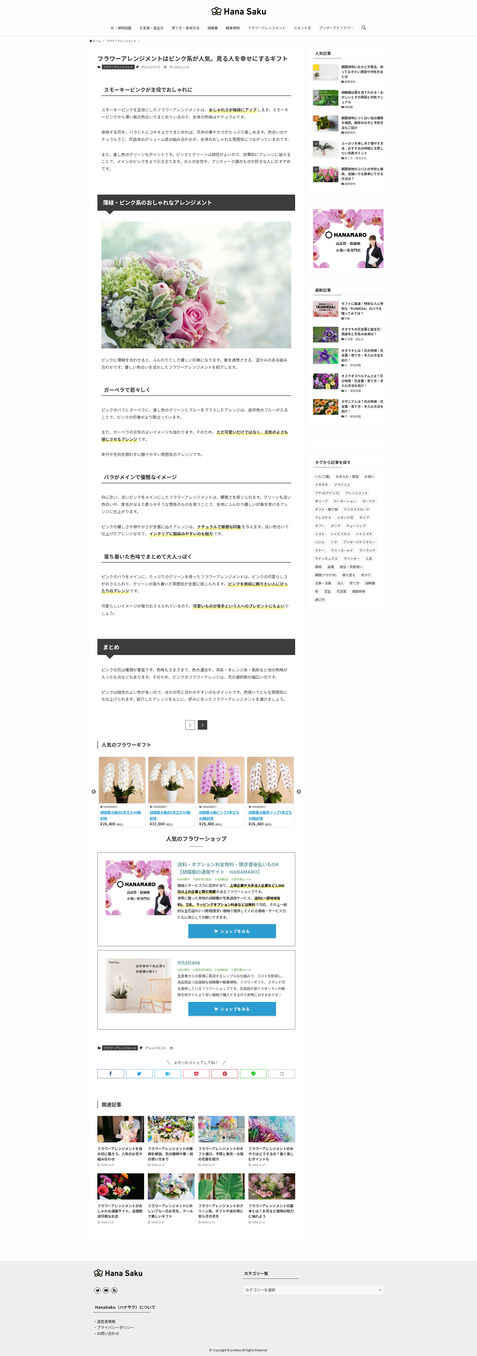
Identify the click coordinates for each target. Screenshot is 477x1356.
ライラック (367, 550)
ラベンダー (352, 558)
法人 (340, 583)
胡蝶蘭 (370, 583)
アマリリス (342, 484)
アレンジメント (150, 67)
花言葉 (341, 591)
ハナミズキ (364, 534)
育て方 (354, 583)
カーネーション (345, 501)
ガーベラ (368, 501)
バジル (320, 542)
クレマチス (323, 517)
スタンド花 (345, 517)
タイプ (364, 517)
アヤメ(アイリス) (327, 493)
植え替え (348, 575)
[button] (364, 28)
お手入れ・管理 (347, 476)
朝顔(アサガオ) (325, 575)
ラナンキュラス (326, 558)
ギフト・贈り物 (326, 509)
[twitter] (97, 1290)
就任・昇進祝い (351, 566)
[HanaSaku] (238, 11)
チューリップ (356, 525)
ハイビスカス (340, 534)
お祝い (369, 476)
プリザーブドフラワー (359, 542)
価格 (318, 566)
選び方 (320, 599)
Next (298, 791)
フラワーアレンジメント (118, 67)
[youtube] (106, 1290)
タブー (320, 525)
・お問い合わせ (106, 1333)
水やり (366, 575)
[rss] (114, 1290)
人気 (369, 558)
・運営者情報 (104, 1321)
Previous (93, 791)
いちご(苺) (322, 476)
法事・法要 (323, 583)
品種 (330, 566)
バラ (334, 542)
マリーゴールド (342, 550)
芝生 (327, 591)
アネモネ (321, 484)
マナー (320, 550)
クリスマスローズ (356, 509)
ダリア (335, 525)
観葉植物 (358, 591)
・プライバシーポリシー (113, 1327)
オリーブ (321, 501)
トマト (320, 534)
